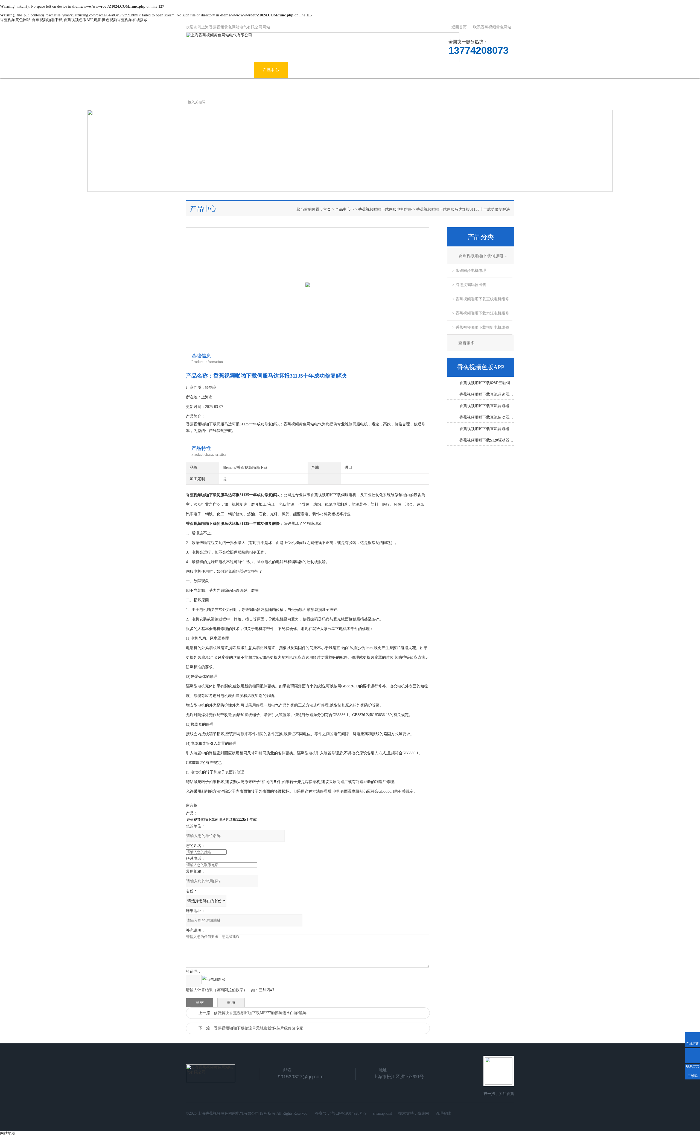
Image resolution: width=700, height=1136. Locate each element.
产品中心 (270, 70)
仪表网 (423, 1113)
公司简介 (237, 70)
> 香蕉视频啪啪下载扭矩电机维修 (480, 327)
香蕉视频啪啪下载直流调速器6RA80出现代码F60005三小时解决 (486, 429)
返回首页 (459, 27)
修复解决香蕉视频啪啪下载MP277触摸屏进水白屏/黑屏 (260, 1013)
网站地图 (7, 1133)
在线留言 (471, 70)
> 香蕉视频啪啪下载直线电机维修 (480, 299)
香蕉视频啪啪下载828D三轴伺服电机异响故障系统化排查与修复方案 (486, 383)
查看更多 (466, 343)
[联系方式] (692, 1055)
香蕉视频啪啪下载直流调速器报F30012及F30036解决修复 (486, 394)
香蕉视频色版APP (396, 70)
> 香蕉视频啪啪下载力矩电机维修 (480, 313)
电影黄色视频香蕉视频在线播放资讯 (329, 70)
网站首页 (203, 70)
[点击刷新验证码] (214, 979)
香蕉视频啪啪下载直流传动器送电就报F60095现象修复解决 (486, 417)
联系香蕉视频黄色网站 (492, 27)
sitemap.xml (382, 1113)
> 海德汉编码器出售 (469, 285)
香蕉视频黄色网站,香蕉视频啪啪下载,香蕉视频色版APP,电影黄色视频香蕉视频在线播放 (74, 20)
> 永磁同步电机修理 (469, 271)
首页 (327, 209)
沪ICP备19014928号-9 (348, 1113)
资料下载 (437, 70)
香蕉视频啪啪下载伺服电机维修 (385, 209)
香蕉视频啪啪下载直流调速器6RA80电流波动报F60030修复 (486, 406)
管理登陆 (443, 1113)
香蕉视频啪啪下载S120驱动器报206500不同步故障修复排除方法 (486, 440)
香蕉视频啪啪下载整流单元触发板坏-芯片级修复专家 (258, 1028)
